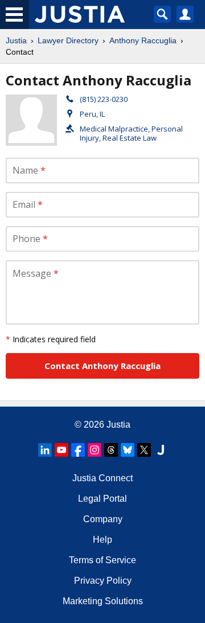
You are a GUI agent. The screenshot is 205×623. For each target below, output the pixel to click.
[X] (144, 450)
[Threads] (111, 450)
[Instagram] (94, 450)
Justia (16, 40)
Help (102, 539)
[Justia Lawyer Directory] (160, 450)
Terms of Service (102, 560)
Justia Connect (102, 478)
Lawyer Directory (68, 40)
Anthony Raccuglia (143, 40)
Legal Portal (102, 498)
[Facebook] (78, 450)
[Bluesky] (127, 450)
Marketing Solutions (103, 601)
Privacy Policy (103, 580)
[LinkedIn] (45, 450)
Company (102, 519)
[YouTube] (61, 450)
